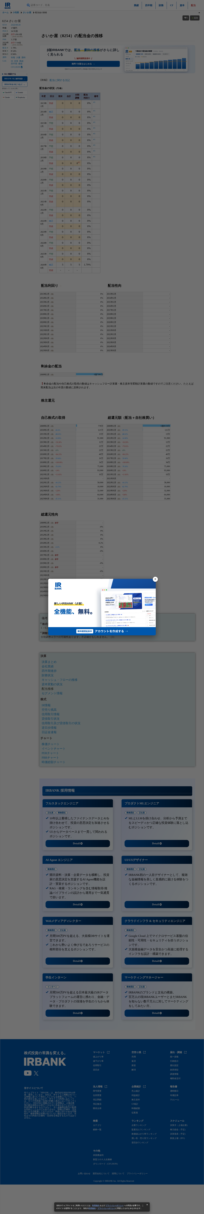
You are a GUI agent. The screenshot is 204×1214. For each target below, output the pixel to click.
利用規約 (95, 1205)
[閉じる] (155, 579)
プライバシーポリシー (115, 1205)
